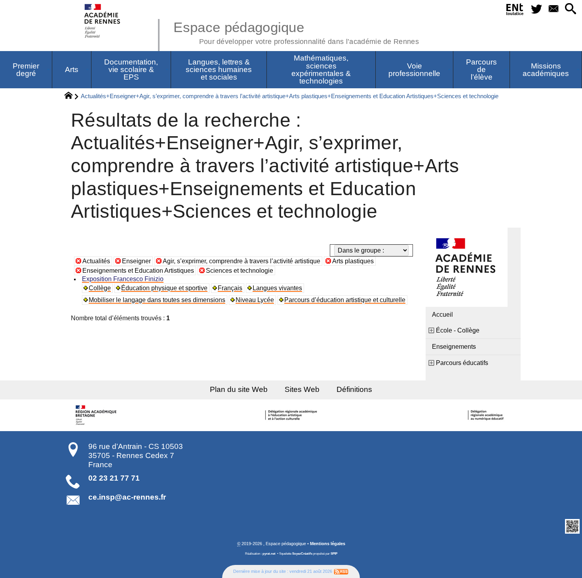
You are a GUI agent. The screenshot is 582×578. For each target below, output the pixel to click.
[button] (570, 9)
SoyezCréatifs (302, 553)
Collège (100, 288)
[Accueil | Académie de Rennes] (97, 415)
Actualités (96, 261)
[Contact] (553, 9)
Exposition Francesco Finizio (123, 279)
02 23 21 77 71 (114, 478)
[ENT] (515, 10)
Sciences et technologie (239, 270)
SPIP (334, 553)
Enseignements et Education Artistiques (138, 270)
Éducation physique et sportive (164, 288)
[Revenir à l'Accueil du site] (72, 96)
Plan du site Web (239, 389)
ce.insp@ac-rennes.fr (127, 497)
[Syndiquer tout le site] (341, 571)
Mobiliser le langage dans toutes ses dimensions (157, 300)
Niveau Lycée (255, 300)
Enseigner (136, 261)
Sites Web (302, 389)
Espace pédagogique (296, 31)
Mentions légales (327, 543)
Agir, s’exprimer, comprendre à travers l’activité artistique (241, 261)
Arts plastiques (353, 261)
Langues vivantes (277, 288)
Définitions (354, 389)
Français (230, 288)
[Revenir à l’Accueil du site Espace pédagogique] (102, 21)
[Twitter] (536, 9)
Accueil (442, 314)
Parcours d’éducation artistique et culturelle (344, 300)
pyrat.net (269, 553)
